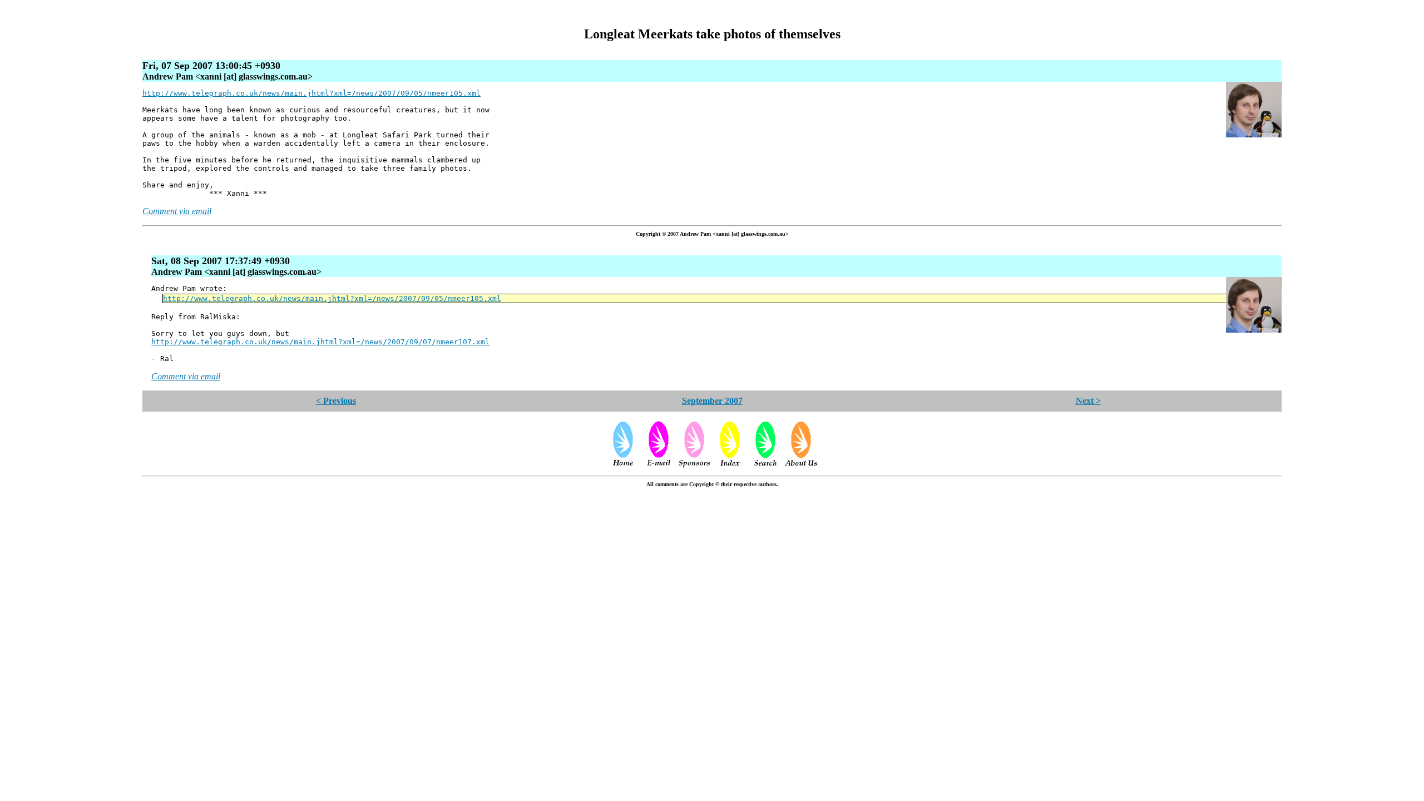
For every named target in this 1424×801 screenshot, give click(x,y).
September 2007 (712, 401)
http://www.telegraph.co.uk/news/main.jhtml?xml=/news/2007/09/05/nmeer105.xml (311, 93)
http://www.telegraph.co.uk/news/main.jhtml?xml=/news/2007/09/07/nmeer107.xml (320, 342)
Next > (1088, 401)
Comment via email (176, 211)
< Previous (336, 401)
